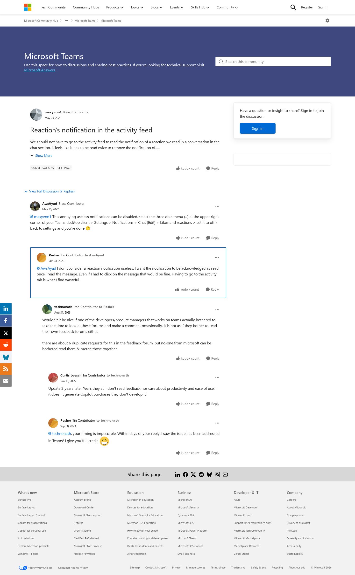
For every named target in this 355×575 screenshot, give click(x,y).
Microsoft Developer (246, 507)
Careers (291, 499)
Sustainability (295, 553)
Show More (43, 155)
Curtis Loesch (70, 375)
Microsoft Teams (85, 20)
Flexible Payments (84, 553)
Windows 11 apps (28, 553)
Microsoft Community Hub (41, 20)
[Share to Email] (225, 474)
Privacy (176, 567)
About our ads (297, 567)
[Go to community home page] (27, 7)
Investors (292, 530)
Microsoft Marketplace (247, 538)
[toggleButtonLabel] (327, 20)
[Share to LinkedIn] (177, 474)
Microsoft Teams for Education (145, 515)
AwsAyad (49, 203)
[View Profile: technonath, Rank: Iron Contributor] (47, 309)
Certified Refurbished (86, 538)
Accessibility (294, 546)
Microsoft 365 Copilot (190, 546)
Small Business (186, 553)
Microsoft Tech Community (249, 530)
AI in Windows (26, 538)
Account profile (83, 499)
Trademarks (238, 567)
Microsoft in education (140, 499)
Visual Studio (241, 553)
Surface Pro (24, 499)
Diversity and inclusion (300, 538)
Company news (296, 515)
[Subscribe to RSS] (217, 474)
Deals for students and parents (145, 546)
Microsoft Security (188, 507)
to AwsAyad (94, 255)
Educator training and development (148, 538)
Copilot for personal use (32, 530)
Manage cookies (195, 567)
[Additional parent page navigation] (66, 20)
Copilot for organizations (32, 523)
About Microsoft (296, 507)
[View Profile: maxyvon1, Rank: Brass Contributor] (36, 115)
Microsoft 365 (186, 523)
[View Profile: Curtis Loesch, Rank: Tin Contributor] (53, 378)
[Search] (293, 7)
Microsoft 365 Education (141, 523)
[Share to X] (193, 474)
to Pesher (106, 306)
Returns (78, 523)
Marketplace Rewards (246, 546)
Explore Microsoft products (33, 546)
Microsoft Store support (88, 515)
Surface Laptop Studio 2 (32, 515)
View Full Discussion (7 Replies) (52, 191)
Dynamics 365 (186, 515)
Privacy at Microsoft (298, 523)
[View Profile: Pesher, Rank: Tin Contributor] (41, 257)
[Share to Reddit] (201, 474)
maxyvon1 (53, 112)
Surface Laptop (26, 507)
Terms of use (218, 567)
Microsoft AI (185, 499)
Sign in (257, 128)
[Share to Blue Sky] (209, 474)
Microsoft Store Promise (88, 546)
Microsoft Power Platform (192, 530)
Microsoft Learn (243, 515)
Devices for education (140, 507)
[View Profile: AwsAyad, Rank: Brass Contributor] (35, 206)
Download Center (84, 507)
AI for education (136, 553)
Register (307, 7)
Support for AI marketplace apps (252, 523)
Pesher (54, 255)
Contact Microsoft (155, 567)
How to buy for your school (142, 530)
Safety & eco (258, 567)
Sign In (323, 7)
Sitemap (135, 567)
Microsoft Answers (39, 69)
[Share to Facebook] (185, 474)
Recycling (277, 567)
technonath (63, 306)
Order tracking (82, 530)
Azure (237, 499)
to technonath (117, 375)
